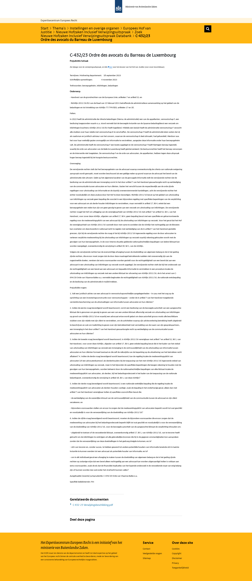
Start (44, 28)
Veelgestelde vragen (152, 553)
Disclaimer (177, 558)
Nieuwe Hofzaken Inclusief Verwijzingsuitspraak (93, 32)
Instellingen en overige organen (94, 28)
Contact (146, 548)
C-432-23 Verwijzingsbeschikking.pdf (93, 504)
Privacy (175, 563)
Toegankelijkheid (180, 567)
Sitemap (147, 558)
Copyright (176, 553)
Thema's (59, 28)
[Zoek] (207, 28)
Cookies (176, 548)
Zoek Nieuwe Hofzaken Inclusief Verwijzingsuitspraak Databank (91, 34)
